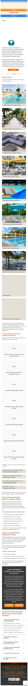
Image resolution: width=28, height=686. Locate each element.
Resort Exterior (12, 673)
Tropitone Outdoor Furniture (7, 667)
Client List (21, 675)
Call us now (9, 605)
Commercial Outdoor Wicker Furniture (11, 675)
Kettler (18, 667)
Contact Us (14, 9)
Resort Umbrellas (6, 673)
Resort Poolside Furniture (20, 673)
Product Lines (14, 15)
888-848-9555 (14, 12)
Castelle (14, 667)
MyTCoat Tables (23, 667)
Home (3, 665)
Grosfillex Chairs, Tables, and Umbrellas (12, 665)
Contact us (18, 599)
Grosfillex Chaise (23, 665)
